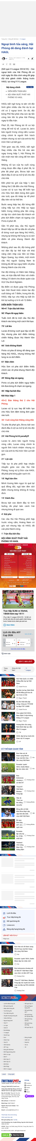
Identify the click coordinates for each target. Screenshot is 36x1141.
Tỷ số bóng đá (8, 1011)
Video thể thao (8, 1018)
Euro (5, 1037)
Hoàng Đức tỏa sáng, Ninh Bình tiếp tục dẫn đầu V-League (24, 727)
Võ (25, 1047)
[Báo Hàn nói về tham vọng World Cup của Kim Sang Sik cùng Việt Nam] (8, 756)
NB (34, 813)
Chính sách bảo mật (6, 1117)
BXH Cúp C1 (7, 1059)
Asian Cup (6, 1040)
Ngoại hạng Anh (8, 1020)
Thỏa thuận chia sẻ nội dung (9, 1114)
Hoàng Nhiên (30, 802)
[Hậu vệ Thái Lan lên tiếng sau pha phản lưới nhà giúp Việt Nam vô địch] (8, 801)
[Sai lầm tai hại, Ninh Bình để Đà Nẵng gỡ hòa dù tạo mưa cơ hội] (8, 693)
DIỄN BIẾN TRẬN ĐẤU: (17, 91)
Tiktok (28, 1092)
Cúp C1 (6, 1023)
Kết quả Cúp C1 (29, 1003)
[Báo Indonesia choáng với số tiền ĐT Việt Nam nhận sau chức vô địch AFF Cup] (8, 778)
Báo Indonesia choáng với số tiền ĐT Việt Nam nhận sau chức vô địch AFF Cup (20, 779)
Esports (27, 1042)
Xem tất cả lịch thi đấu (18, 649)
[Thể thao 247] (9, 997)
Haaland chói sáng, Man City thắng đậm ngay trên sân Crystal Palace (20, 846)
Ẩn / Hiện (30, 87)
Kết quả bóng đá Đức (28, 1019)
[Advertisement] (18, 19)
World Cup (7, 1035)
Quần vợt (27, 1040)
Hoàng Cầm (31, 780)
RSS (27, 1089)
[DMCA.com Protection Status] (13, 1135)
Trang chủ (4, 39)
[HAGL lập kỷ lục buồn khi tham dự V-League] (8, 739)
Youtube (28, 1083)
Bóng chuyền (28, 1037)
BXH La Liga (7, 1054)
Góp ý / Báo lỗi (25, 661)
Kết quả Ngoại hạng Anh (29, 1007)
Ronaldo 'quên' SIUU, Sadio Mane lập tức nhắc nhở (22, 766)
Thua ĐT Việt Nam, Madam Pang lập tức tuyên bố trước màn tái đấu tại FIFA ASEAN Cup (19, 790)
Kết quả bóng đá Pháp (28, 1024)
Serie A (6, 1027)
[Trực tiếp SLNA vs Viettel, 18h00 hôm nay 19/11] (18, 599)
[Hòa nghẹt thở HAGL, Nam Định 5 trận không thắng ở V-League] (8, 716)
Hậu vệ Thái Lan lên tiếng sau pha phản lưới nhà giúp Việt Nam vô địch (19, 802)
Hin (33, 757)
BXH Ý (5, 1056)
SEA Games (7, 1044)
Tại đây (15, 1119)
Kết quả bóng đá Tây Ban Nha (29, 1015)
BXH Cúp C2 (7, 1061)
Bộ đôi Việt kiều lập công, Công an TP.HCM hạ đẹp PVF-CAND (24, 704)
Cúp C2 (6, 1042)
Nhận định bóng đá (9, 1008)
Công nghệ (11, 1074)
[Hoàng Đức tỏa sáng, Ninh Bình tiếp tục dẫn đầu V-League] (8, 728)
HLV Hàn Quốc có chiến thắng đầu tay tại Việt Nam (24, 681)
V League (6, 1032)
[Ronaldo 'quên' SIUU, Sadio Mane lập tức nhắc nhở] (8, 767)
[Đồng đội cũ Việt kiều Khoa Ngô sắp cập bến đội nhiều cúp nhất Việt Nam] (8, 812)
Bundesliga (7, 1030)
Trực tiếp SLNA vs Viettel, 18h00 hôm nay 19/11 (17, 618)
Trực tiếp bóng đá (9, 1013)
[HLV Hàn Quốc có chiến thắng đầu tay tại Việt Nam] (8, 682)
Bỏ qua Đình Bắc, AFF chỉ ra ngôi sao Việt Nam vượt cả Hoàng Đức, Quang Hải (19, 824)
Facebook (29, 1085)
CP (20, 741)
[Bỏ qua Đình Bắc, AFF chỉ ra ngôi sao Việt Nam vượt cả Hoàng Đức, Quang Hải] (8, 823)
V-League (22, 39)
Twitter (28, 1087)
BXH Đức (6, 1064)
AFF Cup (6, 1047)
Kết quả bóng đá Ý (28, 1011)
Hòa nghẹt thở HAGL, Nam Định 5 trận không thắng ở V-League (24, 715)
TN (20, 732)
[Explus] (18, 655)
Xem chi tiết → (29, 634)
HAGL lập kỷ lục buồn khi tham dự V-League (25, 737)
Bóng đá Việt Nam (14, 39)
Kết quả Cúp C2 (29, 1027)
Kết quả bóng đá (8, 1006)
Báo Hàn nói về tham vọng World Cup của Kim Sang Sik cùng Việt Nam (23, 756)
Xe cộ (26, 1044)
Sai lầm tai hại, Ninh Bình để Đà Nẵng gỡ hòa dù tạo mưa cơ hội (25, 692)
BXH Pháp (6, 1066)
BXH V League (8, 1069)
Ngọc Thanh (23, 698)
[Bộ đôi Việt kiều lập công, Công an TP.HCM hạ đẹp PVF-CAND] (8, 705)
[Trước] (4, 643)
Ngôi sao (6, 938)
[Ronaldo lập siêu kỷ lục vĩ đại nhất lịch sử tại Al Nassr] (8, 834)
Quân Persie (23, 686)
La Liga (6, 1025)
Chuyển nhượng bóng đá (10, 1015)
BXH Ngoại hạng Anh (9, 1052)
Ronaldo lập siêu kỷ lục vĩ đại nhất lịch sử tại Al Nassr (20, 835)
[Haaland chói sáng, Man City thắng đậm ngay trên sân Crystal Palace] (8, 845)
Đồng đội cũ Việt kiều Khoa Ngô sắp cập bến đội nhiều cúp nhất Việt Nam (23, 812)
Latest (4, 1074)
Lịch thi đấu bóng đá (9, 1003)
